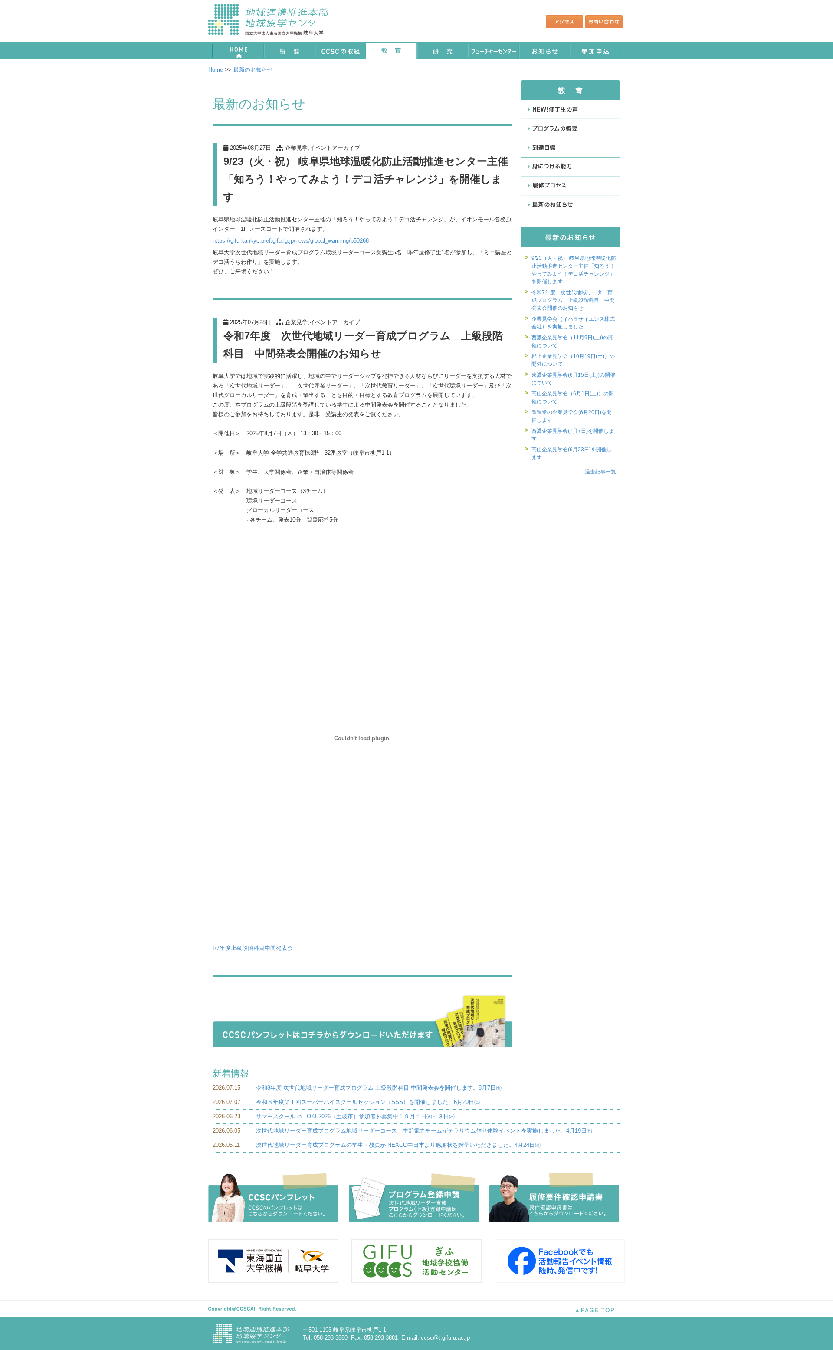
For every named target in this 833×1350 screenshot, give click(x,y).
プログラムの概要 (570, 128)
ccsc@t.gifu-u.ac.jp (445, 1337)
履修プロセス (570, 185)
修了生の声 (570, 109)
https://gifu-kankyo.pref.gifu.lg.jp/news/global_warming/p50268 (291, 240)
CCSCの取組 (340, 50)
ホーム (237, 50)
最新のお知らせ (253, 69)
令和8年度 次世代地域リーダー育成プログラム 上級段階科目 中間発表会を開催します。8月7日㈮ (379, 1087)
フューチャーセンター (493, 50)
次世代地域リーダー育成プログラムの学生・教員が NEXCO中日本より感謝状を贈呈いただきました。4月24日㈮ (398, 1145)
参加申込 (596, 50)
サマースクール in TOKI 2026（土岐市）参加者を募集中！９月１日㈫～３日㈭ (355, 1116)
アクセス (564, 21)
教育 (391, 50)
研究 (442, 50)
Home (215, 69)
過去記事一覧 (600, 472)
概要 (289, 50)
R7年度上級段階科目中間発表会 (253, 948)
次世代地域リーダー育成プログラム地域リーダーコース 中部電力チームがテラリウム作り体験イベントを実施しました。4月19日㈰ (424, 1130)
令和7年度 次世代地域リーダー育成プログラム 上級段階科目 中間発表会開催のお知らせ (573, 300)
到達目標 (570, 147)
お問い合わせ (604, 21)
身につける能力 (570, 166)
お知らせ (545, 50)
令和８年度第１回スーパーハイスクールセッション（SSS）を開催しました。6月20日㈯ (368, 1102)
